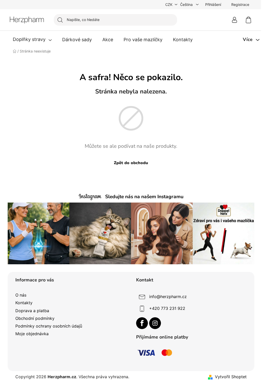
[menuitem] (32, 40)
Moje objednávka (32, 333)
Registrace (240, 4)
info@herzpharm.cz (168, 296)
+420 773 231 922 (167, 308)
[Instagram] (155, 323)
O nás (20, 295)
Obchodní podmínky (34, 318)
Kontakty (23, 302)
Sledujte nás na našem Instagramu (144, 196)
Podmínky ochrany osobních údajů (48, 326)
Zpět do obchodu (131, 163)
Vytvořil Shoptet (231, 376)
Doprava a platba (32, 310)
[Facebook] (142, 323)
